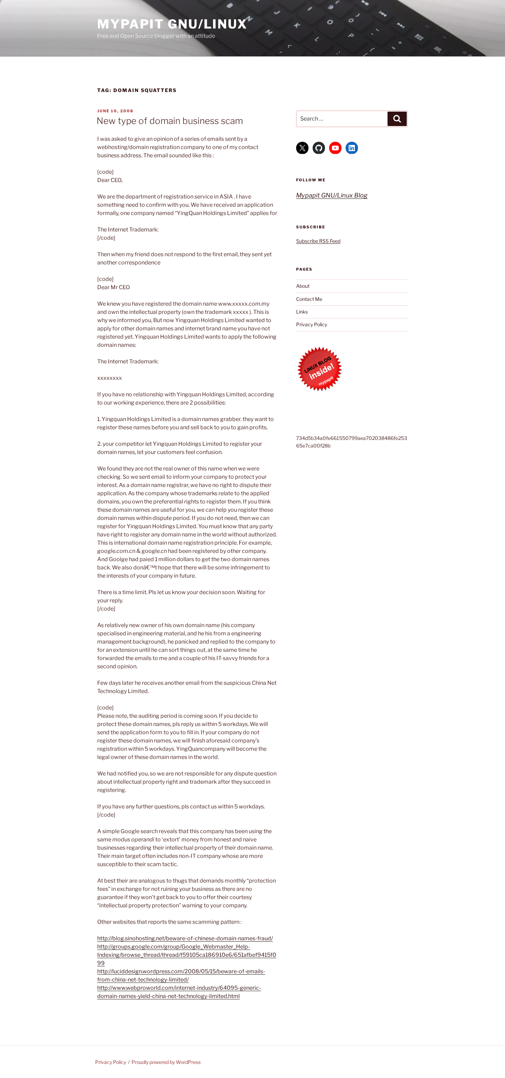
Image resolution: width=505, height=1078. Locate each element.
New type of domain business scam (170, 120)
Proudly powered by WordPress (166, 1062)
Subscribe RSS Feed (318, 241)
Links (302, 312)
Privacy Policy (311, 324)
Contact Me (309, 299)
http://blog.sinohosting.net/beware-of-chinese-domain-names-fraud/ (185, 938)
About (303, 286)
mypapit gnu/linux (172, 24)
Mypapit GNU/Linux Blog (332, 195)
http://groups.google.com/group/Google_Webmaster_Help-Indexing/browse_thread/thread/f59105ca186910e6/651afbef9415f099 (186, 954)
